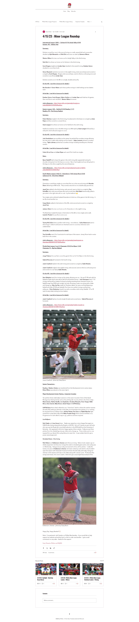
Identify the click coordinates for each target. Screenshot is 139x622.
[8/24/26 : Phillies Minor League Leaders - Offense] (69, 569)
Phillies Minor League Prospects (49, 21)
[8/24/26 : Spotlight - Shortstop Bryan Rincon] (46, 569)
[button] (101, 21)
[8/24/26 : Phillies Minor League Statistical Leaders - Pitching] (93, 569)
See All (102, 560)
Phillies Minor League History (66, 21)
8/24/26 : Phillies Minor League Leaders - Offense (69, 579)
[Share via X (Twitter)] (47, 548)
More (88, 21)
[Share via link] (54, 548)
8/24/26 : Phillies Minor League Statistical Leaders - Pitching (92, 579)
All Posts (37, 21)
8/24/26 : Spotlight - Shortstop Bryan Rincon (45, 579)
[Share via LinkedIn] (50, 548)
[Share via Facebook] (43, 548)
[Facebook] (69, 614)
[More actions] (95, 32)
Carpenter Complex (80, 21)
